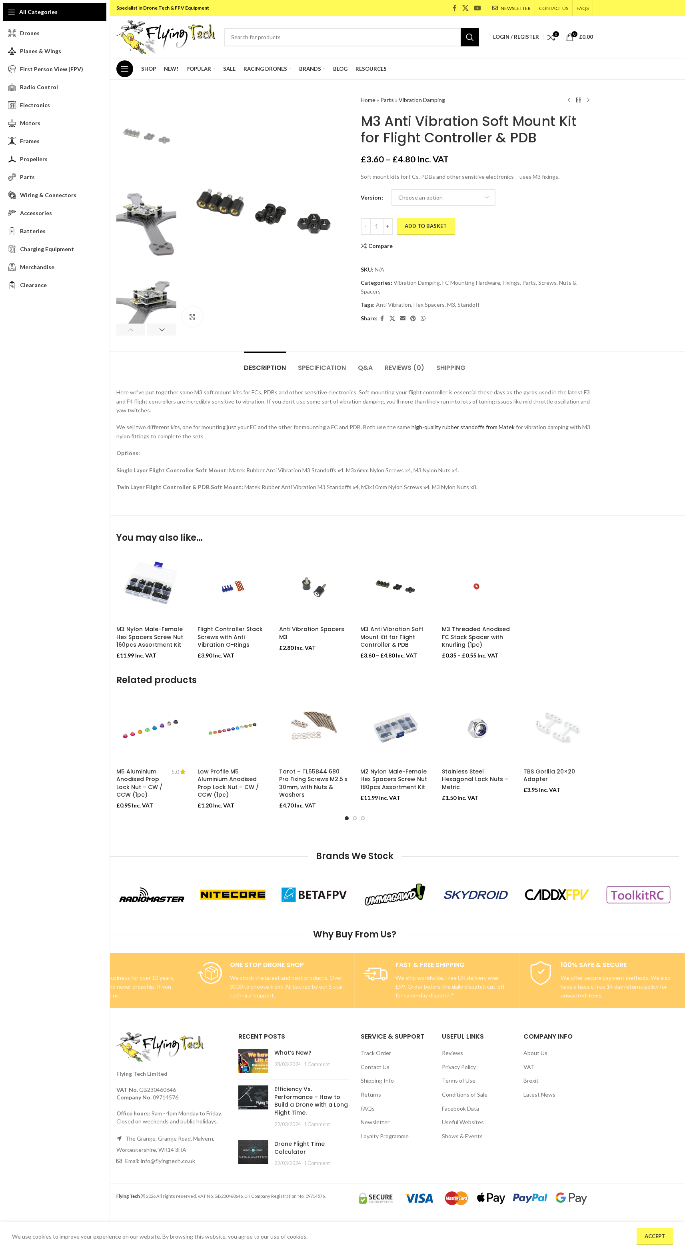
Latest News (539, 1094)
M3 (451, 304)
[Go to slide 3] (363, 818)
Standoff (468, 304)
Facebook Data (460, 1108)
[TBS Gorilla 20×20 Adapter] (558, 729)
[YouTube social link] (477, 8)
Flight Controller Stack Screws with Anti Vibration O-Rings (230, 637)
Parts (387, 99)
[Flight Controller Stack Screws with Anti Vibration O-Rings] (232, 587)
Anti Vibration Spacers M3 (311, 633)
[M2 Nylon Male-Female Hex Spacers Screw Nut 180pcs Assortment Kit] (395, 729)
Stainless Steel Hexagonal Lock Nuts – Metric (475, 779)
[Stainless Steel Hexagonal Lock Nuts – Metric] (476, 729)
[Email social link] (402, 318)
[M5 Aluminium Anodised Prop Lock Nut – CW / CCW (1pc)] (151, 729)
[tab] (265, 364)
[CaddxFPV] (557, 895)
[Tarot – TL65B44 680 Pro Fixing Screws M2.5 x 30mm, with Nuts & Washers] (314, 729)
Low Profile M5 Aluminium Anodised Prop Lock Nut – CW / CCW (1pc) (228, 783)
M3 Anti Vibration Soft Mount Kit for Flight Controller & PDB (391, 637)
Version (371, 197)
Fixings (511, 282)
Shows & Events (462, 1136)
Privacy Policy (459, 1066)
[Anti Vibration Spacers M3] (314, 587)
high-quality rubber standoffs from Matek (463, 427)
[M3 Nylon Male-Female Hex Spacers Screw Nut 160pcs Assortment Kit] (151, 587)
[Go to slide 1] (347, 818)
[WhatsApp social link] (423, 318)
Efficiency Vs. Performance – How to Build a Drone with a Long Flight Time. (311, 1101)
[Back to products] (578, 100)
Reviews (452, 1052)
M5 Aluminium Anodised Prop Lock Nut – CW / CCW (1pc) (139, 783)
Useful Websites (463, 1122)
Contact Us (375, 1066)
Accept (655, 1236)
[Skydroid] (476, 895)
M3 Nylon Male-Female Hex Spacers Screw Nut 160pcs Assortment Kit (149, 637)
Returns (371, 1094)
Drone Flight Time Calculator (299, 1148)
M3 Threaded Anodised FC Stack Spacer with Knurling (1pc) (476, 637)
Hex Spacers (429, 304)
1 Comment (317, 1064)
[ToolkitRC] (638, 895)
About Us (535, 1052)
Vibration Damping (422, 99)
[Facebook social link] (454, 8)
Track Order (376, 1052)
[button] (131, 330)
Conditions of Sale (464, 1094)
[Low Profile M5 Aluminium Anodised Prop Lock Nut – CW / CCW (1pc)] (232, 729)
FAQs (368, 1108)
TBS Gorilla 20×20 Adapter (549, 775)
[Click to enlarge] (192, 316)
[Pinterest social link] (413, 318)
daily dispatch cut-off (478, 986)
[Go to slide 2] (355, 818)
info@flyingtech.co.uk (168, 1160)
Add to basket (426, 226)
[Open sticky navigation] (124, 69)
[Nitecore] (233, 895)
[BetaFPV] (314, 895)
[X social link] (465, 8)
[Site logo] (166, 36)
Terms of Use (458, 1080)
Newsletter (375, 1122)
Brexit (531, 1080)
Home (368, 99)
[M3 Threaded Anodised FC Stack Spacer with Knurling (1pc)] (476, 587)
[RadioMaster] (151, 895)
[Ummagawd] (395, 895)
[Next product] (588, 100)
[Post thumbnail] (253, 1061)
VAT (529, 1066)
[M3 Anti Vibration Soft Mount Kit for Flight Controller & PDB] (395, 587)
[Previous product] (569, 100)
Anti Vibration (393, 304)
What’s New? (293, 1053)
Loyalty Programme (385, 1136)
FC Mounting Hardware (471, 282)
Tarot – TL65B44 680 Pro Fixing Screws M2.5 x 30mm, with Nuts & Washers (313, 783)
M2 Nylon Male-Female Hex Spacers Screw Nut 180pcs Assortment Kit (393, 779)
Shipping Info (377, 1080)
